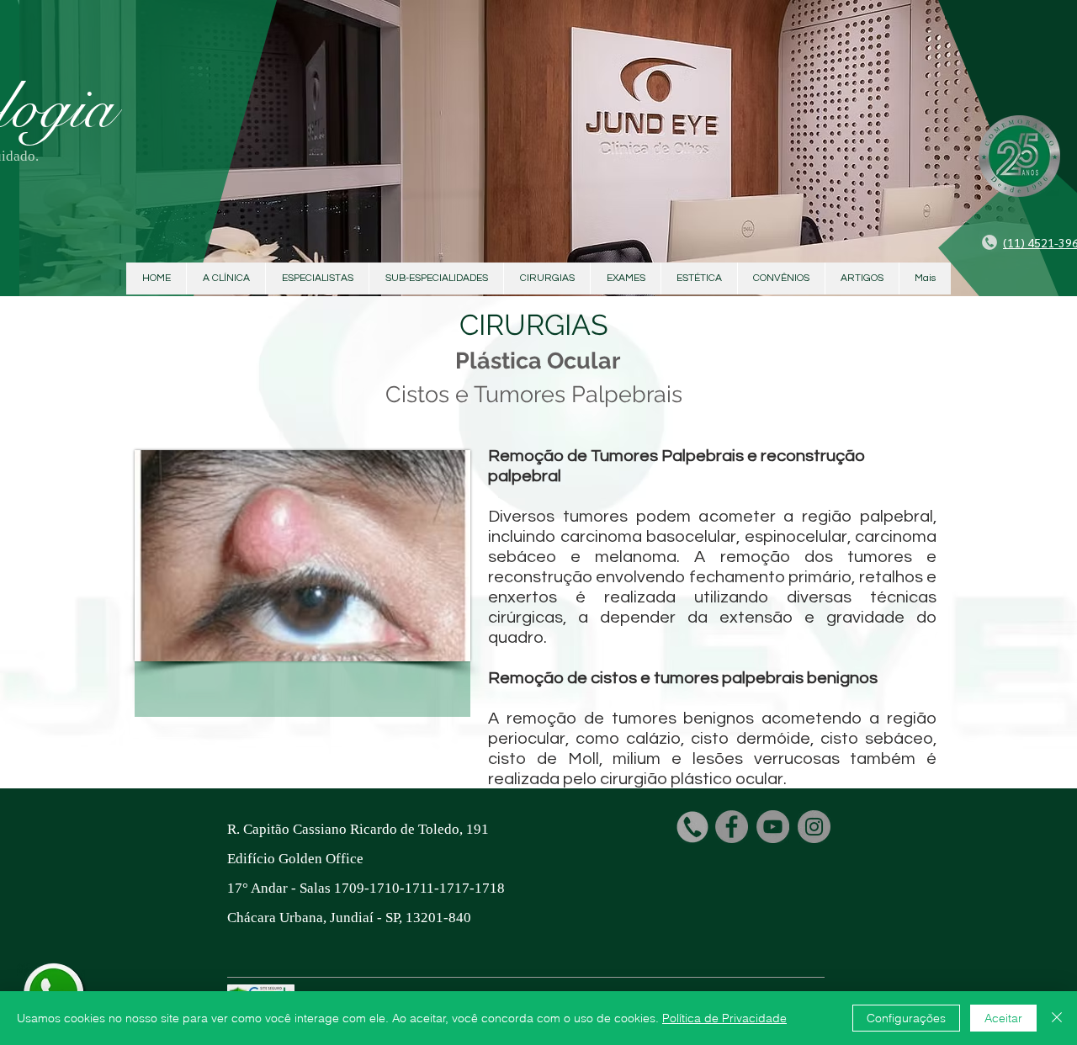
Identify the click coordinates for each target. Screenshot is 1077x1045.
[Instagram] (814, 826)
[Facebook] (731, 826)
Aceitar (1003, 1018)
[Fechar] (1057, 1018)
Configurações (906, 1018)
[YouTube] (772, 826)
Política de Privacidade (724, 1018)
